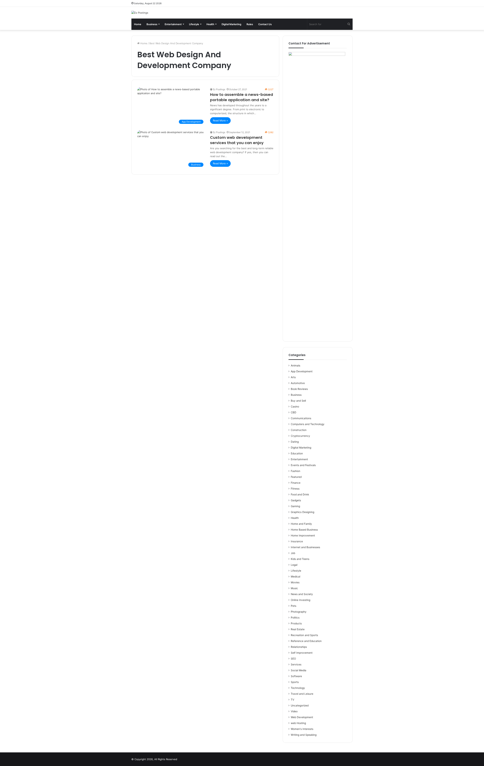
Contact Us (265, 24)
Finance (295, 482)
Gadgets (296, 500)
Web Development (302, 717)
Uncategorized (300, 705)
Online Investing (300, 599)
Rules (250, 24)
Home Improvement (303, 535)
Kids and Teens (300, 558)
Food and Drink (300, 494)
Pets (293, 605)
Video (294, 711)
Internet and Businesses (305, 547)
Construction (298, 430)
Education (297, 453)
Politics (295, 617)
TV (292, 699)
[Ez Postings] (139, 13)
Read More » (220, 120)
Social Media (298, 670)
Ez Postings (219, 89)
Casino (295, 406)
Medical (295, 576)
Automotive (298, 383)
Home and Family (301, 523)
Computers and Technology (307, 424)
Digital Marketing (231, 24)
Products (296, 623)
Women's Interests (302, 728)
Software (296, 676)
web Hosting (298, 723)
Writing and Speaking (303, 734)
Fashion (295, 471)
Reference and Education (306, 641)
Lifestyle (194, 24)
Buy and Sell (298, 400)
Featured (296, 476)
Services (296, 664)
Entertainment (173, 24)
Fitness (295, 488)
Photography (298, 611)
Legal (294, 564)
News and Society (302, 594)
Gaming (295, 506)
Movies (295, 582)
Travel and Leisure (302, 693)
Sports (295, 682)
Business (152, 24)
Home (137, 24)
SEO (293, 658)
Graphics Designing (302, 512)
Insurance (297, 541)
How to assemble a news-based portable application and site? (241, 97)
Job (293, 553)
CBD (293, 412)
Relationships (299, 646)
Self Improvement (302, 652)
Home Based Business (304, 529)
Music (294, 588)
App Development (302, 371)
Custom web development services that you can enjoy (237, 140)
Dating (295, 441)
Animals (295, 365)
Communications (301, 418)
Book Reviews (299, 388)
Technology (298, 687)
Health (210, 24)
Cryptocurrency (300, 435)
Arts (293, 377)
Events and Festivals (303, 465)
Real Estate (298, 629)
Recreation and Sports (304, 635)
